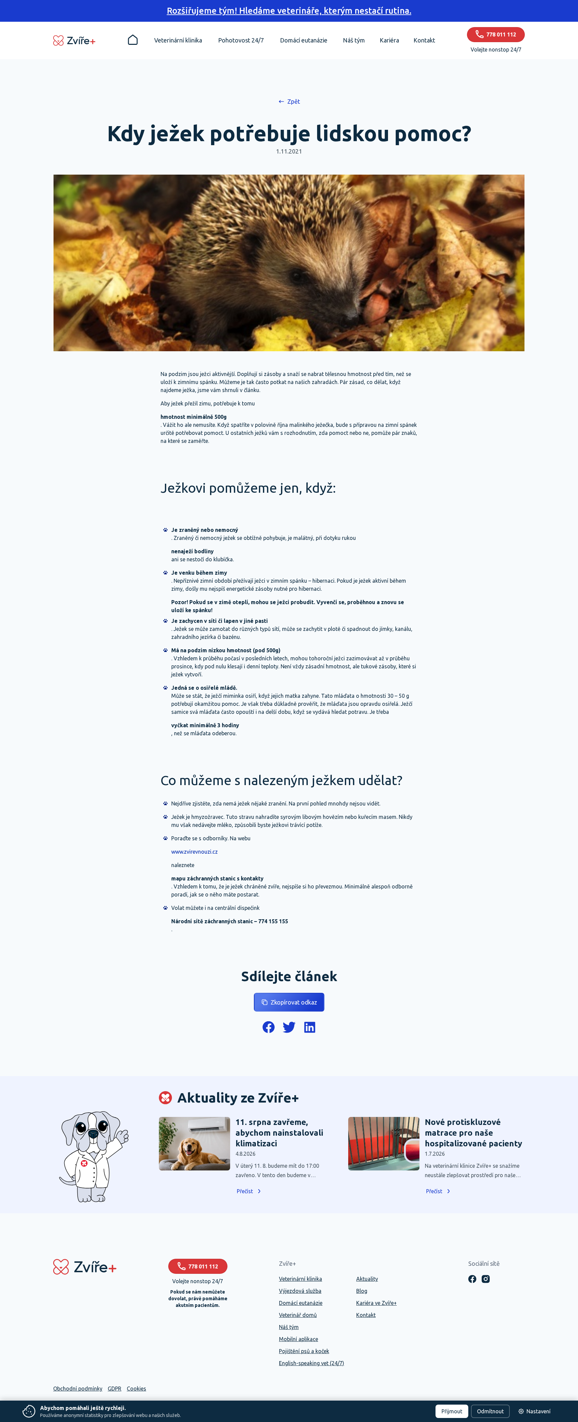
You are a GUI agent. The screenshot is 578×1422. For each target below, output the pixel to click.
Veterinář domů (298, 1315)
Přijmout (452, 1411)
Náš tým (289, 1327)
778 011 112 (203, 1266)
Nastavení (538, 1411)
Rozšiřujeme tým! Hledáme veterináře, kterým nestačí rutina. (289, 10)
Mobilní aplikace (298, 1339)
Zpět (293, 101)
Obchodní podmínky (77, 1389)
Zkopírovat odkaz (294, 1002)
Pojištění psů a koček (304, 1351)
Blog (361, 1291)
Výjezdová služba (300, 1291)
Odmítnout (490, 1411)
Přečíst (245, 1191)
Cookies (136, 1389)
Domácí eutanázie (300, 1303)
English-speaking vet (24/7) (311, 1363)
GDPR (114, 1389)
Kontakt (366, 1315)
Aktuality (367, 1279)
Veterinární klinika (300, 1279)
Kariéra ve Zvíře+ (376, 1303)
